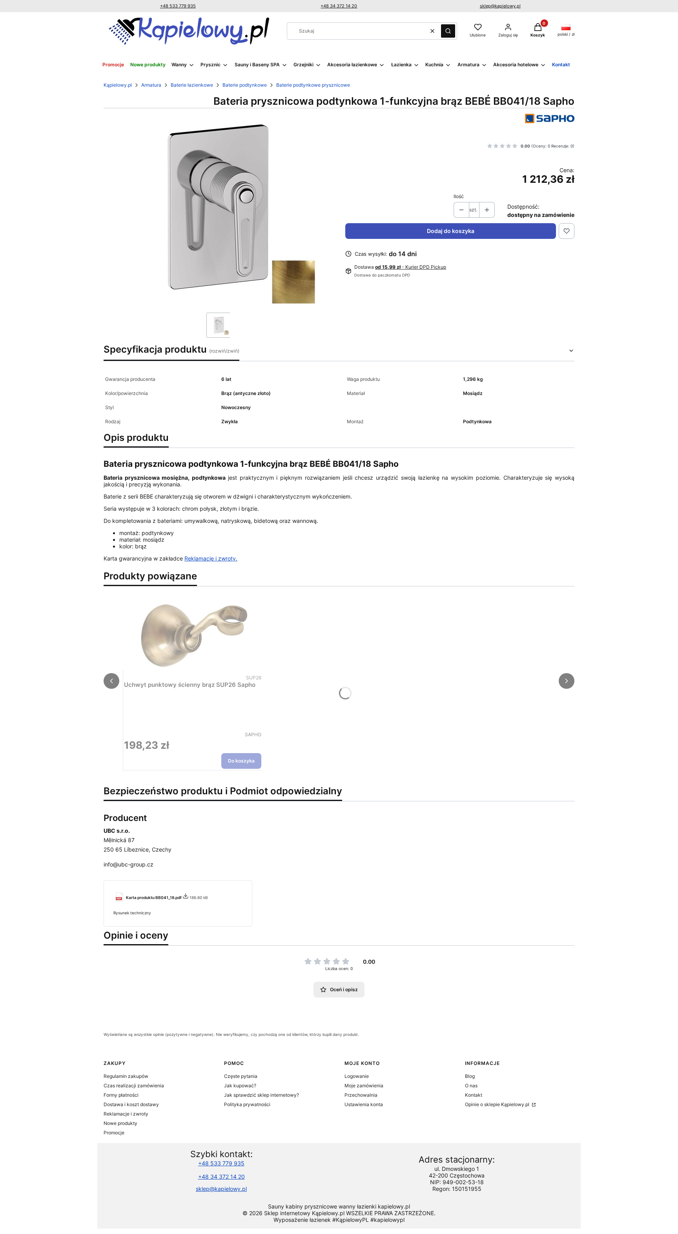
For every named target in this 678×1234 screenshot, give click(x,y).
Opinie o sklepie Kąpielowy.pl (497, 1104)
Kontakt (473, 1095)
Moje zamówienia (363, 1085)
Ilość (459, 196)
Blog (470, 1076)
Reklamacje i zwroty (126, 1114)
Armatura (151, 85)
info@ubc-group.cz (128, 864)
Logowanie (356, 1076)
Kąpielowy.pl (118, 85)
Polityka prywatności (247, 1104)
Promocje (114, 1133)
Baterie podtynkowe (244, 85)
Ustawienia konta (363, 1104)
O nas (471, 1085)
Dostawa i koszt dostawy (131, 1104)
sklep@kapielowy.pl (500, 6)
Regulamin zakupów (126, 1076)
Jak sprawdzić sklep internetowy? (261, 1095)
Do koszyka (241, 761)
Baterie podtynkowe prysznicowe (313, 85)
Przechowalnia (360, 1095)
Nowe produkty (120, 1123)
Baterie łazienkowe (192, 85)
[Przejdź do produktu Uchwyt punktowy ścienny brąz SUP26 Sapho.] (192, 632)
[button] (448, 31)
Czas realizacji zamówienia (134, 1085)
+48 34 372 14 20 (339, 6)
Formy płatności (121, 1095)
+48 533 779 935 (178, 6)
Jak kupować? (240, 1085)
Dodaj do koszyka (450, 231)
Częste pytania (240, 1076)
